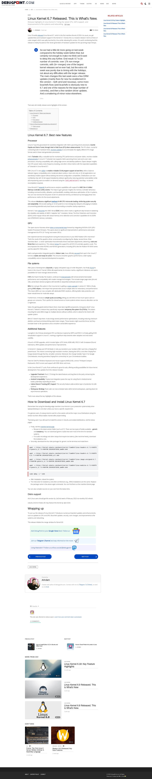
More (114, 3)
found (92, 268)
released (40, 35)
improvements (66, 277)
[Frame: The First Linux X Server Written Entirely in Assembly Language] (36, 735)
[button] (142, 3)
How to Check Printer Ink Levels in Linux (86, 644)
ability (43, 171)
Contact (43, 774)
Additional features (37, 121)
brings (57, 244)
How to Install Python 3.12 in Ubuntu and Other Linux (47, 645)
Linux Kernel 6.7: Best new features (40, 113)
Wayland (55, 746)
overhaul (54, 201)
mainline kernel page (47, 427)
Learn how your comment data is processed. (68, 617)
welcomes (41, 211)
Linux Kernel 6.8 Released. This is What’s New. (80, 706)
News (102, 3)
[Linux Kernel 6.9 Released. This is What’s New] (43, 689)
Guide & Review (65, 3)
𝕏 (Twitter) (89, 584)
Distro (89, 3)
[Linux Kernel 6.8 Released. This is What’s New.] (43, 710)
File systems (36, 119)
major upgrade (72, 286)
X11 (27, 746)
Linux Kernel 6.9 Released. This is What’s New (80, 685)
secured (77, 253)
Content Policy (34, 774)
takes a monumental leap (58, 227)
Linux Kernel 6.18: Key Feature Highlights (79, 665)
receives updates (56, 150)
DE (96, 3)
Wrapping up (33, 128)
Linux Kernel (33, 567)
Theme (82, 3)
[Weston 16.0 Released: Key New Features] (63, 735)
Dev (107, 3)
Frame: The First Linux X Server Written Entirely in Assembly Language (35, 750)
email (47, 587)
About (26, 774)
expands (41, 187)
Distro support (36, 126)
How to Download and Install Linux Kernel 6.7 (43, 124)
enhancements (33, 159)
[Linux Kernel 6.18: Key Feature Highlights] (43, 669)
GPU (34, 117)
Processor (35, 115)
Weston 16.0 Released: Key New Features (62, 749)
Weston (59, 746)
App (75, 3)
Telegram (82, 584)
